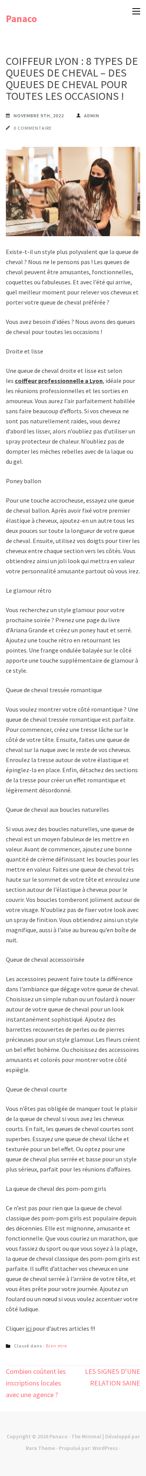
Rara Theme (40, 1448)
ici (29, 1328)
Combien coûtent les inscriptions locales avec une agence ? (36, 1383)
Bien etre (56, 1346)
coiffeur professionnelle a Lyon (59, 381)
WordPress (105, 1448)
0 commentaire (33, 128)
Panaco (21, 18)
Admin (91, 115)
